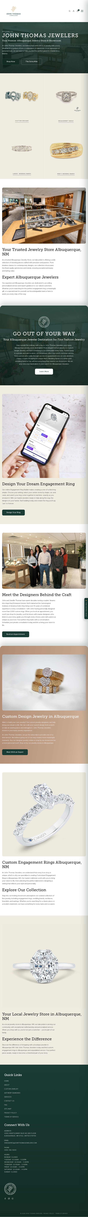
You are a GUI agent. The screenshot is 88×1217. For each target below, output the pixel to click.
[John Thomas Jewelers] (13, 11)
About (7, 1085)
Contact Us (9, 1101)
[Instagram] (9, 1199)
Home (6, 1081)
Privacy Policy (10, 1113)
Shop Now (11, 61)
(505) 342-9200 (10, 1150)
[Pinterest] (13, 1199)
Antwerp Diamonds (12, 1093)
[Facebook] (5, 1199)
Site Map (7, 1109)
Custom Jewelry (11, 1089)
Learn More (44, 371)
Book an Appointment (15, 634)
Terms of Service (11, 1117)
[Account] (74, 11)
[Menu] (82, 11)
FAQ (5, 1105)
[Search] (70, 11)
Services (7, 1097)
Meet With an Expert (15, 752)
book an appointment (41, 611)
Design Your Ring (13, 512)
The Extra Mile (31, 61)
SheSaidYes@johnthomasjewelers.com (20, 1143)
